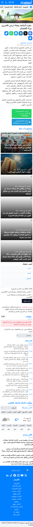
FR (13, 2)
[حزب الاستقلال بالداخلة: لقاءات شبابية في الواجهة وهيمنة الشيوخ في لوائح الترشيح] (16, 369)
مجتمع (16, 501)
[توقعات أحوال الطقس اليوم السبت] (16, 164)
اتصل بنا (16, 512)
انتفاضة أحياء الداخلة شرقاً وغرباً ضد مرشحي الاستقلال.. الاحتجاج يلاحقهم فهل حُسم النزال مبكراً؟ (17, 450)
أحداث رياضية (16, 499)
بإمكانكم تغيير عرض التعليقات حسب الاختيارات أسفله (18, 330)
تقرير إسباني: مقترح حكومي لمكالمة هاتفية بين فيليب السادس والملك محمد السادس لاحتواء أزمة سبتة (17, 456)
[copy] (6, 33)
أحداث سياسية (16, 496)
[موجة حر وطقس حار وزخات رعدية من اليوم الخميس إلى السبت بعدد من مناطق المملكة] (16, 186)
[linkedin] (21, 33)
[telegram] (16, 33)
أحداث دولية (16, 504)
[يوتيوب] (22, 475)
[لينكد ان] (7, 475)
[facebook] (30, 33)
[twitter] (25, 33)
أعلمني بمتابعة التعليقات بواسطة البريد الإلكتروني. (16, 292)
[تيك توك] (11, 475)
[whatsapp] (11, 33)
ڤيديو (16, 509)
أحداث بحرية (16, 491)
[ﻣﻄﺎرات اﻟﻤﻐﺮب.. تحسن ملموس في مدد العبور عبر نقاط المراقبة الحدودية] (16, 207)
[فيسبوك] (14, 475)
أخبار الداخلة (18, 7)
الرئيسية (25, 7)
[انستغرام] (18, 475)
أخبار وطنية (16, 494)
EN (10, 2)
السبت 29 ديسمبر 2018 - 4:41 (24, 45)
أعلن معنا (16, 514)
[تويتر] (25, 475)
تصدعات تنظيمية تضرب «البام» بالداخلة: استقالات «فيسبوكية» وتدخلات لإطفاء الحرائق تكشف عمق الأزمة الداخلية (18, 442)
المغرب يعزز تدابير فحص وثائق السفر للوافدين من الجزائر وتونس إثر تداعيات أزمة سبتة (18, 463)
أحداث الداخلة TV (17, 507)
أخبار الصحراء (8, 7)
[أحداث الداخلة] (26, 2)
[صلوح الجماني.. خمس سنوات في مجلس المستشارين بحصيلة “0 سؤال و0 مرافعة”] (16, 380)
